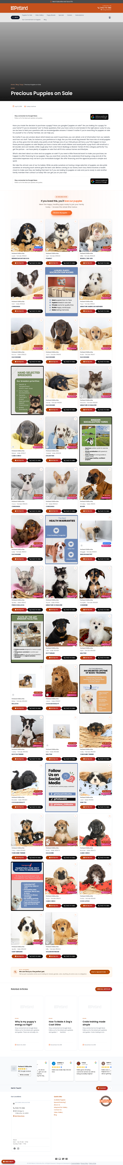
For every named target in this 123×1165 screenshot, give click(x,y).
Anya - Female (53, 898)
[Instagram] (18, 1148)
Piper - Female (87, 651)
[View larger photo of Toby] (41, 816)
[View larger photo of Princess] (109, 368)
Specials (61, 15)
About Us (57, 1105)
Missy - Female (19, 701)
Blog (45, 20)
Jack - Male (86, 800)
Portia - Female (87, 898)
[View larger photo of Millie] (109, 221)
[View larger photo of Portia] (109, 864)
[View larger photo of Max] (75, 717)
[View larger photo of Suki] (75, 221)
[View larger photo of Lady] (41, 517)
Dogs (21, 84)
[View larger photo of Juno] (75, 320)
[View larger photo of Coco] (41, 469)
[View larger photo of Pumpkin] (109, 568)
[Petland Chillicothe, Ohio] (19, 8)
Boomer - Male (88, 850)
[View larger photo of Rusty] (75, 816)
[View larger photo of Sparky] (41, 568)
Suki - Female (53, 256)
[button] (37, 1070)
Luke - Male (52, 651)
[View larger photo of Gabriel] (75, 418)
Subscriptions (79, 15)
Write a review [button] (24, 1075)
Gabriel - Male (53, 453)
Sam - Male (18, 304)
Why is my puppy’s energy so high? (25, 1023)
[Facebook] (14, 1148)
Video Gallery (39, 15)
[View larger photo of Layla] (41, 221)
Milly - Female (53, 949)
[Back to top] (110, 1088)
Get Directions (19, 1116)
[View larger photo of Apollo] (41, 914)
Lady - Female (19, 552)
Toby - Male (18, 850)
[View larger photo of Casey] (41, 717)
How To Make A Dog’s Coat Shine (60, 1023)
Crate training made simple (94, 1023)
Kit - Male (52, 504)
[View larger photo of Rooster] (41, 765)
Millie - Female (87, 256)
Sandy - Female (54, 403)
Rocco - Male (19, 354)
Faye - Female (87, 304)
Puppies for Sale (27, 15)
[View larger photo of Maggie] (109, 517)
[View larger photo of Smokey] (109, 469)
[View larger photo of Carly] (109, 717)
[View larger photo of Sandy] (75, 368)
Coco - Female (19, 504)
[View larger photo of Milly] (75, 914)
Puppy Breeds (51, 15)
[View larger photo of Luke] (75, 616)
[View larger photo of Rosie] (109, 320)
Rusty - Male (53, 850)
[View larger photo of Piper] (109, 616)
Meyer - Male (19, 453)
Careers (69, 15)
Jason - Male (53, 701)
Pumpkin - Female (89, 603)
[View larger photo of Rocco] (41, 320)
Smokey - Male (87, 504)
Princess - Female (88, 403)
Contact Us (58, 1110)
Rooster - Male (19, 800)
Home (13, 84)
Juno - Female (53, 354)
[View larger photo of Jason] (75, 666)
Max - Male (52, 752)
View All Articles (103, 989)
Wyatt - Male (52, 603)
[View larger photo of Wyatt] (75, 568)
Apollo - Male (19, 949)
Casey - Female (20, 752)
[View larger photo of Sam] (41, 269)
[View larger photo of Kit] (75, 469)
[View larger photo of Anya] (75, 864)
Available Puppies (59, 1100)
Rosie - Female (87, 354)
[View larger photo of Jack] (109, 765)
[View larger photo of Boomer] (109, 816)
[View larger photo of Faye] (109, 269)
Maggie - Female (88, 552)
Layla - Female (19, 256)
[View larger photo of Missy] (41, 666)
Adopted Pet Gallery (60, 1107)
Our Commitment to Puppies (31, 20)
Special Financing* (60, 1102)
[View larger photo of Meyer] (41, 418)
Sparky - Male (19, 603)
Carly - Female (88, 752)
